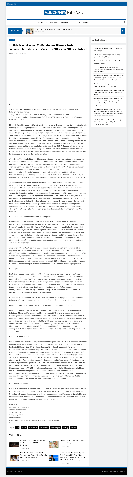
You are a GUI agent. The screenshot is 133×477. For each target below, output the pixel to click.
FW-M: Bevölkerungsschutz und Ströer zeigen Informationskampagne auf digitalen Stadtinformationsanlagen (108, 122)
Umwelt (73, 428)
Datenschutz (114, 471)
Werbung (122, 471)
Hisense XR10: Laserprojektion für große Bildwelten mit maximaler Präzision (32, 442)
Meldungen (66, 22)
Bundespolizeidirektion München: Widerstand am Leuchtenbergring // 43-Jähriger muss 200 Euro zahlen (109, 92)
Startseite (42, 22)
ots (14, 423)
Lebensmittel (44, 428)
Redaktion (14, 54)
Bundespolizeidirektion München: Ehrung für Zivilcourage (53, 29)
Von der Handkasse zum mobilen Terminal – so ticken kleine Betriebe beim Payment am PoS (33, 455)
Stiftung (65, 428)
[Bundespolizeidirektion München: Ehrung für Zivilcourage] (29, 32)
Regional (54, 22)
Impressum (105, 471)
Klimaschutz (33, 428)
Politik (77, 22)
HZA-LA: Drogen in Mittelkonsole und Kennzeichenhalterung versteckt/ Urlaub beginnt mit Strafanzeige (109, 69)
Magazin (87, 22)
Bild (17, 428)
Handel (12, 40)
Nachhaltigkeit (55, 428)
